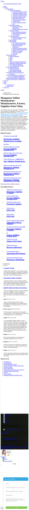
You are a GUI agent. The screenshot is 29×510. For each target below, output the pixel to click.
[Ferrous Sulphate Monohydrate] (12, 146)
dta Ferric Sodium (8, 367)
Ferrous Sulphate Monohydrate (10, 149)
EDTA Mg (10, 216)
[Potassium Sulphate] (14, 202)
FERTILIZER (10, 9)
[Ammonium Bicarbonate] (13, 251)
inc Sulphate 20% (8, 363)
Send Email (3, 456)
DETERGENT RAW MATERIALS (15, 72)
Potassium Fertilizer (14, 36)
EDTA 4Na (11, 210)
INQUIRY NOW (5, 432)
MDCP (11, 59)
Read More (6, 144)
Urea (13, 24)
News (5, 83)
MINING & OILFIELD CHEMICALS (16, 78)
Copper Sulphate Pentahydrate (17, 65)
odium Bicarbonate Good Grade (11, 371)
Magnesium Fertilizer (14, 25)
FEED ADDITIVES (11, 55)
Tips (25, 444)
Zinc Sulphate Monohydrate (19, 43)
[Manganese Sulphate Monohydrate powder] (12, 177)
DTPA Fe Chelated (16, 52)
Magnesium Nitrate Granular (19, 20)
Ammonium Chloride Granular (19, 14)
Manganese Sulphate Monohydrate (17, 46)
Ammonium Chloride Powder (19, 15)
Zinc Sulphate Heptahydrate (19, 44)
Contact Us (6, 87)
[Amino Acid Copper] (12, 239)
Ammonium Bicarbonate (15, 70)
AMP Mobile (13, 446)
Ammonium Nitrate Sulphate (14, 223)
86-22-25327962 (8, 461)
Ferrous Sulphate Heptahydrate (19, 49)
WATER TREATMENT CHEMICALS (16, 75)
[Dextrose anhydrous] (12, 245)
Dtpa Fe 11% (7, 448)
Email (5, 459)
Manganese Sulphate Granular (19, 48)
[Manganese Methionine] (15, 257)
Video (5, 82)
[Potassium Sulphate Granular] (16, 226)
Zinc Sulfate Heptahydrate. (18, 447)
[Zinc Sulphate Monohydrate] (14, 159)
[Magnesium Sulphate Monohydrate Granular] (10, 136)
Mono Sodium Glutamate (15, 71)
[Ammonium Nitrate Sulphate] (15, 220)
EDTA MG (15, 53)
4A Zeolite (12, 74)
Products (6, 7)
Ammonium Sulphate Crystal (19, 13)
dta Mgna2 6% (7, 361)
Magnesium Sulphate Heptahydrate (17, 27)
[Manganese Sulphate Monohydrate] (12, 165)
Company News (10, 84)
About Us (6, 80)
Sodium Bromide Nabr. (6, 447)
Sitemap (7, 446)
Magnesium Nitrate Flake (18, 18)
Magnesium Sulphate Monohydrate (12, 174)
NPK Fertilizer (13, 40)
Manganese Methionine (15, 260)
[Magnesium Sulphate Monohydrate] (12, 171)
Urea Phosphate (16, 34)
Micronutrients (13, 41)
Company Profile (9, 268)
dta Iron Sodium (7, 374)
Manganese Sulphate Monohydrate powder (12, 180)
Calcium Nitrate (16, 21)
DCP (11, 60)
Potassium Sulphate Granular (19, 37)
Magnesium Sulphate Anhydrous (20, 29)
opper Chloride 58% (8, 368)
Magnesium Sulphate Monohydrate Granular (13, 140)
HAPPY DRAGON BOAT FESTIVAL (15, 288)
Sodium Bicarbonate (14, 56)
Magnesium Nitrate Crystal (18, 17)
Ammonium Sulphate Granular (19, 11)
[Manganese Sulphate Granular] (14, 189)
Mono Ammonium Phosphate (19, 32)
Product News (10, 86)
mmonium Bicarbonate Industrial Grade (13, 375)
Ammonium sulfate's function (13, 278)
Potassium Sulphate (17, 38)
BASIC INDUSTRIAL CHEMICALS (16, 79)
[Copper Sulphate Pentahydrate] (7, 233)
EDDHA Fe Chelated (17, 51)
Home (5, 6)
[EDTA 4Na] (11, 208)
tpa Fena (6, 372)
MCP (11, 57)
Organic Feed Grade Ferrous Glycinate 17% (14, 369)
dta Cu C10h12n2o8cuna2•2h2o (15, 114)
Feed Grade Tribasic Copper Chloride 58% (14, 365)
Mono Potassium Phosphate (19, 33)
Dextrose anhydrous (14, 247)
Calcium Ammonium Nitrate (19, 22)
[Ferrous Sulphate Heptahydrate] (12, 196)
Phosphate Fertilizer (14, 30)
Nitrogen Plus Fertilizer (15, 10)
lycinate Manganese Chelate (10, 364)
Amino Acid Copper (14, 241)
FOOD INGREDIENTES (13, 67)
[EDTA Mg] (10, 214)
